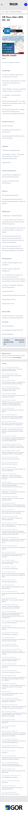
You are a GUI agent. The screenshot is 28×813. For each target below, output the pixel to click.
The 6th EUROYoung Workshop (10, 568)
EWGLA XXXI (5, 727)
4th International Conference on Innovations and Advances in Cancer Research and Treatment (13, 555)
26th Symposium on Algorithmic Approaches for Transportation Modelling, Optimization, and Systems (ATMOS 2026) (13, 439)
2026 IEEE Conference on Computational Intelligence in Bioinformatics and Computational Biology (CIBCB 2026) (12, 403)
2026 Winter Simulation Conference (11, 672)
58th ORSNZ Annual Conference (10, 646)
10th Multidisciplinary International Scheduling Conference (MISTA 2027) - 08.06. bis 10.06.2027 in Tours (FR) (14, 715)
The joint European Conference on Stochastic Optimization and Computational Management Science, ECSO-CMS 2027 (14, 734)
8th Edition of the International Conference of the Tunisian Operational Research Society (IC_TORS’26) (14, 679)
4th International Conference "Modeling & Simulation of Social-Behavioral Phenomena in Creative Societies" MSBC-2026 (14, 533)
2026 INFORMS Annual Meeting (10, 634)
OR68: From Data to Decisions (9, 464)
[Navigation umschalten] (2, 4)
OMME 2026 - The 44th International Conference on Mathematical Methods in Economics (12, 477)
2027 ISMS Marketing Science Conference (13, 747)
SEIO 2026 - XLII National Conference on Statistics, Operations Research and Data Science (12, 431)
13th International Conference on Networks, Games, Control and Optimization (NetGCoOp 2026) (13, 575)
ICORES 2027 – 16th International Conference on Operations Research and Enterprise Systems (14, 687)
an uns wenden (17, 357)
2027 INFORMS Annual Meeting (10, 777)
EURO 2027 (5, 752)
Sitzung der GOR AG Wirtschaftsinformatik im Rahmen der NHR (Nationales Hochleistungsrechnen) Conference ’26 (14, 485)
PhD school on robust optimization (11, 459)
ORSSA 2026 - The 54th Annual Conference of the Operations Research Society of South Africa (14, 541)
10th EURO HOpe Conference (9, 581)
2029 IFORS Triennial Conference (10, 794)
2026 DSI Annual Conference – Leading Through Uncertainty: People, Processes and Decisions (13, 652)
